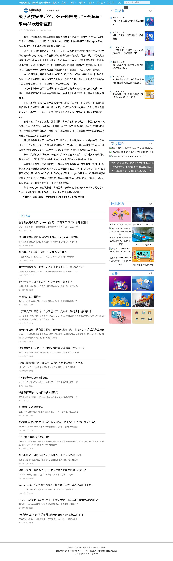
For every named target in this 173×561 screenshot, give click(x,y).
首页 (48, 10)
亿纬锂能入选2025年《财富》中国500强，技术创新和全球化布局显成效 (57, 422)
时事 (46, 2)
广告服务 (102, 548)
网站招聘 (86, 548)
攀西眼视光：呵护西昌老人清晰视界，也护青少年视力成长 (50, 455)
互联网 (110, 2)
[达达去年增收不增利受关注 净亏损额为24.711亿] (127, 156)
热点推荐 (117, 143)
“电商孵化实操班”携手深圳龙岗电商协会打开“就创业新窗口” (51, 514)
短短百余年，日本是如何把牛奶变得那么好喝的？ (45, 281)
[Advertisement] (62, 533)
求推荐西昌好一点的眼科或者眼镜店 (38, 392)
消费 (52, 10)
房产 (120, 2)
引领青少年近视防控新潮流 (33, 377)
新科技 (100, 2)
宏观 (63, 2)
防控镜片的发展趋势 (30, 296)
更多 (150, 11)
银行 (90, 2)
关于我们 (71, 548)
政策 (55, 2)
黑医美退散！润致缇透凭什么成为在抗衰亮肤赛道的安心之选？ (53, 470)
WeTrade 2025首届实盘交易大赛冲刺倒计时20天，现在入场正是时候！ (56, 485)
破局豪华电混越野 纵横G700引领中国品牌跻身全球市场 (49, 237)
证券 (72, 2)
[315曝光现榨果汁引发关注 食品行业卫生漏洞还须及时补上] (131, 152)
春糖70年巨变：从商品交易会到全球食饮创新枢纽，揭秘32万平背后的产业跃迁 (61, 329)
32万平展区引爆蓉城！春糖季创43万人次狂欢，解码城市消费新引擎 (55, 311)
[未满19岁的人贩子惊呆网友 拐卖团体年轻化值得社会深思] (131, 148)
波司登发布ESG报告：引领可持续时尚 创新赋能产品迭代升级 (52, 348)
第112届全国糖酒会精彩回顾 (34, 437)
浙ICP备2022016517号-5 (80, 551)
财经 (81, 2)
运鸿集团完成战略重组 (31, 407)
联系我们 (78, 548)
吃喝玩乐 (117, 203)
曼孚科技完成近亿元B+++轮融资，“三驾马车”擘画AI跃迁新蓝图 (53, 222)
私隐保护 (94, 548)
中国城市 (117, 11)
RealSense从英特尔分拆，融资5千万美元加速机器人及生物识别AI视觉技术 (59, 499)
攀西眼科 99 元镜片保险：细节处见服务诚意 (42, 252)
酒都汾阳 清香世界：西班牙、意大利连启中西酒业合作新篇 (51, 362)
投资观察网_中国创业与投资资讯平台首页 (37, 2)
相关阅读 (25, 215)
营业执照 (93, 551)
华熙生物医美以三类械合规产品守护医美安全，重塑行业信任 (52, 267)
